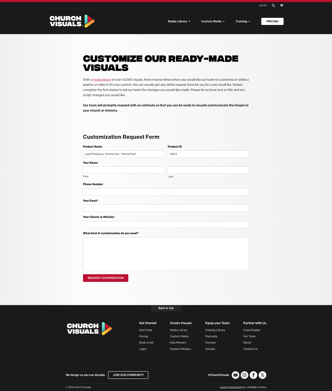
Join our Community (128, 375)
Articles (210, 349)
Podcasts (211, 336)
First (86, 176)
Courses (210, 342)
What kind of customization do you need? (111, 233)
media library (102, 80)
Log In (263, 5)
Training (241, 21)
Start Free (145, 330)
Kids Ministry (178, 342)
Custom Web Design (231, 387)
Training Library (215, 330)
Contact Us (250, 349)
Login (142, 349)
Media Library (177, 21)
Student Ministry (180, 349)
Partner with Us (254, 323)
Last (170, 176)
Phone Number (93, 184)
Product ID (175, 146)
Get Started (147, 323)
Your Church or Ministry (99, 217)
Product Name (92, 146)
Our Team (249, 336)
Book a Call (146, 342)
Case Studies (251, 330)
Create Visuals (181, 323)
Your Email (91, 200)
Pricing (272, 21)
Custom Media (211, 21)
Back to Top (166, 308)
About (247, 342)
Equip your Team (217, 323)
